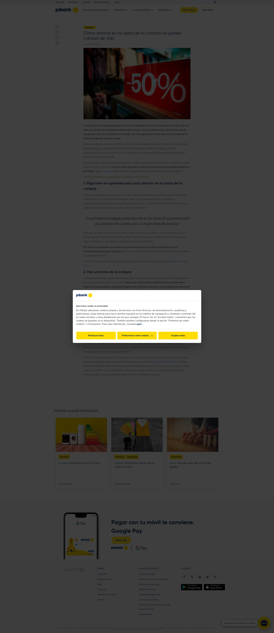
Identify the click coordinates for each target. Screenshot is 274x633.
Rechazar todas (96, 335)
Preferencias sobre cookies (135, 335)
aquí (138, 324)
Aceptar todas (178, 335)
